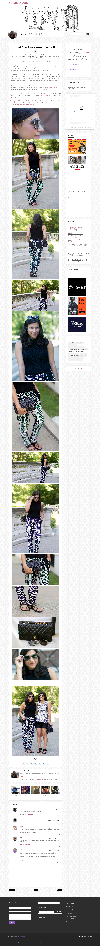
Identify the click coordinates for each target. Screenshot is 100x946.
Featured (32, 56)
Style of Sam (69, 920)
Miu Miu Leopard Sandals (74, 231)
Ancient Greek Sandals (22, 56)
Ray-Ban (12, 97)
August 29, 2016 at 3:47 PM (54, 838)
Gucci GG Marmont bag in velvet (75, 239)
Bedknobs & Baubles (71, 908)
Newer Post (12, 889)
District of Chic (69, 911)
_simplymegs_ (88, 127)
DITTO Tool (35, 69)
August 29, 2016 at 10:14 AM (53, 820)
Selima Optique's (45, 95)
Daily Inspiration (75, 342)
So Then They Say (70, 918)
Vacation (81, 342)
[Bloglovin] (39, 34)
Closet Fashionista (18, 2)
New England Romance (25, 844)
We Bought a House (72, 360)
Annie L (21, 837)
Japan (75, 358)
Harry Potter (41, 779)
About (70, 3)
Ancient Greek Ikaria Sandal (74, 226)
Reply (58, 816)
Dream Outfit (80, 358)
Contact (90, 3)
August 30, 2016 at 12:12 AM (53, 850)
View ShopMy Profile (74, 69)
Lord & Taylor (27, 101)
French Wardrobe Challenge (74, 347)
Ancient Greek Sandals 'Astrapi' (75, 227)
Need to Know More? (74, 64)
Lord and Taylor (47, 56)
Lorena (21, 819)
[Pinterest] (37, 34)
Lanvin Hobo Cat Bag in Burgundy (76, 249)
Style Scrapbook (70, 922)
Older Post (59, 889)
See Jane (68, 915)
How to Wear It (71, 353)
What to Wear (84, 355)
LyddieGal (22, 826)
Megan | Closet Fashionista (76, 127)
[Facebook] (29, 34)
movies (21, 776)
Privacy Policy (83, 936)
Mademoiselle (69, 913)
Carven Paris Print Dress (73, 228)
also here (51, 101)
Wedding (77, 353)
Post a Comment (46, 54)
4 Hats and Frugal (70, 906)
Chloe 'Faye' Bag (72, 237)
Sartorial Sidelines (29, 814)
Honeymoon (71, 358)
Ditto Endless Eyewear (28, 105)
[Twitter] (34, 34)
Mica (21, 849)
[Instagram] (32, 34)
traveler (73, 56)
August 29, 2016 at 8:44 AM (54, 809)
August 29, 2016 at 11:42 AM (53, 828)
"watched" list (71, 61)
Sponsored (40, 57)
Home (63, 3)
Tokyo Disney (79, 360)
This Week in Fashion (73, 345)
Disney (80, 53)
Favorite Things (77, 355)
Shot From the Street (71, 916)
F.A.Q (76, 936)
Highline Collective (39, 56)
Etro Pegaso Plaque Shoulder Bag (76, 246)
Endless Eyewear (53, 65)
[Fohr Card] (41, 34)
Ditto (29, 56)
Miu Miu (53, 56)
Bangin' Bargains (83, 353)
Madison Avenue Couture (48, 103)
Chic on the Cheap (70, 909)
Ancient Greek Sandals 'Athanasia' (76, 235)
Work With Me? (80, 3)
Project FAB (71, 355)
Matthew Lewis (49, 779)
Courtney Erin (23, 808)
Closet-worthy (84, 349)
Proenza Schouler (33, 57)
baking (87, 52)
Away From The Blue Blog (26, 860)
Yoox (44, 57)
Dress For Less (71, 351)
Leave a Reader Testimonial (75, 73)
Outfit (70, 342)
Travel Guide (80, 351)
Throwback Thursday (73, 349)
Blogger (81, 368)
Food (76, 351)
